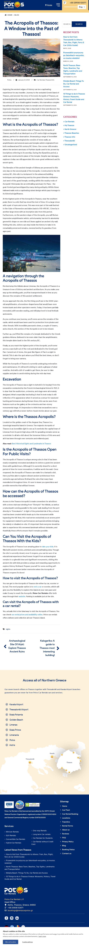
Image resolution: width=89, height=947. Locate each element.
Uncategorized (71, 144)
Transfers (66, 822)
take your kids (47, 547)
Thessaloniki (70, 141)
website (22, 596)
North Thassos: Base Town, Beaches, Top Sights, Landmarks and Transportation (72, 69)
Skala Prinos (15, 730)
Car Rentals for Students (43, 838)
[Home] (14, 5)
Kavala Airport (16, 704)
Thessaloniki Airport (18, 709)
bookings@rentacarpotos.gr (20, 910)
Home (64, 806)
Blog (64, 845)
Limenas (13, 724)
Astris (12, 745)
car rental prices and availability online (27, 614)
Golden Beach (16, 719)
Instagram (12, 918)
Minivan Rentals (12, 832)
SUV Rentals (11, 835)
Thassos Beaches (72, 133)
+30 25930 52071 (78, 2)
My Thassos (69, 125)
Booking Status (68, 849)
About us (66, 830)
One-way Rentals (40, 831)
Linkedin (17, 918)
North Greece (70, 129)
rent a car (37, 587)
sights (8, 629)
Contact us (66, 853)
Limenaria (14, 735)
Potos (12, 740)
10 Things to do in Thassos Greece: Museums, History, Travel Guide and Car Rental (74, 98)
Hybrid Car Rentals (13, 843)
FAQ (64, 838)
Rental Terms (67, 826)
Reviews (65, 834)
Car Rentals (41, 80)
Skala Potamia (16, 714)
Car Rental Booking (70, 814)
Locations (66, 818)
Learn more (42, 936)
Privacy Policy (67, 842)
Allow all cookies (10, 942)
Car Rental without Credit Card (42, 843)
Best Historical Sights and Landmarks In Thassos (31, 443)
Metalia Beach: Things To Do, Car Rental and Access (73, 84)
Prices (48, 5)
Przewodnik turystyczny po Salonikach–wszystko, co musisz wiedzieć (73, 55)
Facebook (6, 918)
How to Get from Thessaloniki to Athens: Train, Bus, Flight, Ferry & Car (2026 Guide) (73, 41)
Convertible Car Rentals (15, 839)
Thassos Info (49, 80)
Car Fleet (66, 810)
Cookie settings (27, 942)
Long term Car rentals (42, 834)
